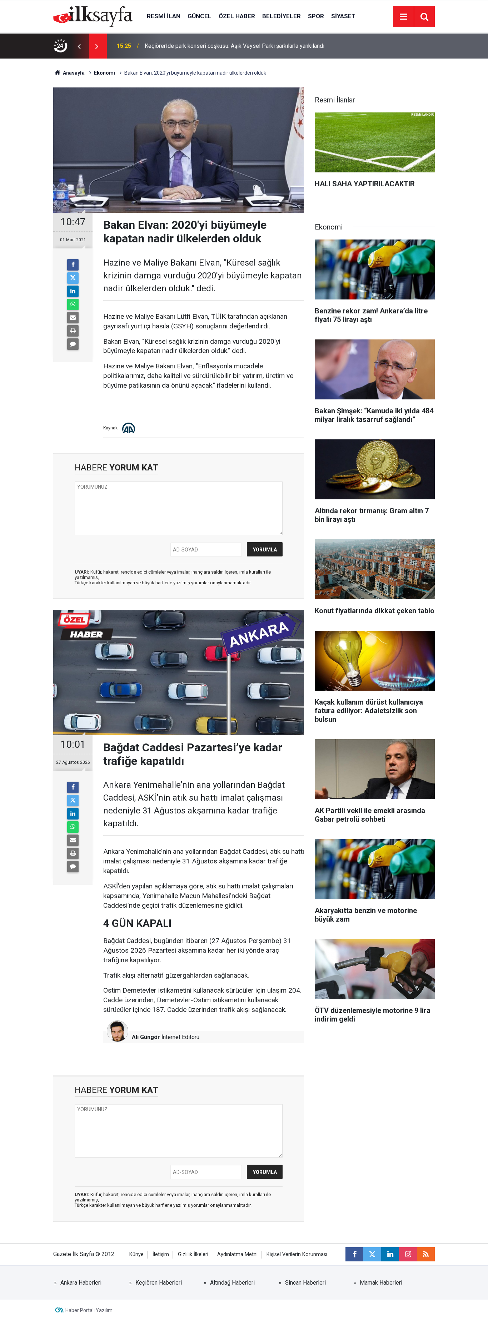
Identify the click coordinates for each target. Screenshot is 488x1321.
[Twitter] (73, 278)
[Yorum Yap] (73, 344)
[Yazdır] (73, 331)
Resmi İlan (163, 16)
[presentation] (79, 46)
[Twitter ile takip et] (372, 1254)
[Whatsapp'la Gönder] (73, 304)
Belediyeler (281, 16)
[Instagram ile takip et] (408, 1254)
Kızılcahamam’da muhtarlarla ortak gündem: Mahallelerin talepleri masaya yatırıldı (235, 46)
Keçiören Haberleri (158, 1282)
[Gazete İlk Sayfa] (93, 15)
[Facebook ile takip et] (354, 1254)
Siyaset (343, 16)
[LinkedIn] (73, 291)
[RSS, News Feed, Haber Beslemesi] (426, 1254)
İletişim (161, 1254)
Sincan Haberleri (305, 1282)
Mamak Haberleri (381, 1282)
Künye (136, 1254)
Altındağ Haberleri (232, 1282)
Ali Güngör (146, 1037)
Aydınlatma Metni (237, 1254)
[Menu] (403, 17)
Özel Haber (237, 16)
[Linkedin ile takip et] (390, 1254)
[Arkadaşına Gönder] (73, 317)
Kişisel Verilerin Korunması (297, 1254)
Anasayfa (73, 73)
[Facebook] (73, 265)
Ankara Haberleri (80, 1282)
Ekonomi (104, 73)
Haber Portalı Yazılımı (89, 1310)
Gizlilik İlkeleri (193, 1254)
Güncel (199, 16)
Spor (316, 16)
